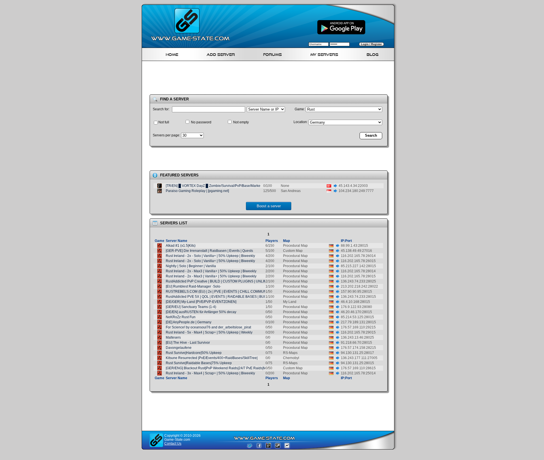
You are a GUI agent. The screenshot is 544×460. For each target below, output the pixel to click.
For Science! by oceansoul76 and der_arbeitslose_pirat (208, 327)
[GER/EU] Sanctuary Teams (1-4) (191, 307)
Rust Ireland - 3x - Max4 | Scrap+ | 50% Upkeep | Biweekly (210, 373)
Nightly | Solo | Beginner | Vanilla (191, 266)
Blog (373, 54)
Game (159, 241)
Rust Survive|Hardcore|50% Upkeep (194, 353)
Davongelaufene (179, 348)
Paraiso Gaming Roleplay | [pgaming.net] (197, 191)
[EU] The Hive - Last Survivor (188, 343)
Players (271, 241)
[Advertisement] (270, 79)
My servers (324, 54)
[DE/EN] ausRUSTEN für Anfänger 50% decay (201, 312)
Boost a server (269, 206)
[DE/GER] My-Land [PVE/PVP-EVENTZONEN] (201, 302)
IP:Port (346, 241)
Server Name (176, 241)
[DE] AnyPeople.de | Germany (188, 322)
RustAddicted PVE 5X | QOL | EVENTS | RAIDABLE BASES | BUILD (217, 297)
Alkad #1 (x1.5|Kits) (181, 246)
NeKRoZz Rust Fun (181, 317)
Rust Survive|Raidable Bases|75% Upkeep (199, 363)
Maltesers (173, 337)
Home (172, 54)
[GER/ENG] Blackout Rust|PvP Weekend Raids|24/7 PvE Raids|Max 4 (219, 368)
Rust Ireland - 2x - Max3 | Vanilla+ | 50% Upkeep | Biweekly (211, 271)
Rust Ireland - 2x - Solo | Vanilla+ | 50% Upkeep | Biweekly (210, 256)
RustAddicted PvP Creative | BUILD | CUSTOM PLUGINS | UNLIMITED (220, 281)
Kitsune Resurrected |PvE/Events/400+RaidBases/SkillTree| (212, 358)
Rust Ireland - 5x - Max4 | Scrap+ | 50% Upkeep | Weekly (209, 332)
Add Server (221, 54)
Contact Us (172, 444)
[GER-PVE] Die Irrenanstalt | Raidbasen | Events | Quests (209, 251)
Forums (272, 54)
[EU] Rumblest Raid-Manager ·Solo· (193, 286)
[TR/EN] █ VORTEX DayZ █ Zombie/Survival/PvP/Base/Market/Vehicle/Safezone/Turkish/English (240, 186)
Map (286, 241)
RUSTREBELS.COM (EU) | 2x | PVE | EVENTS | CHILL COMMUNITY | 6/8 (222, 292)
